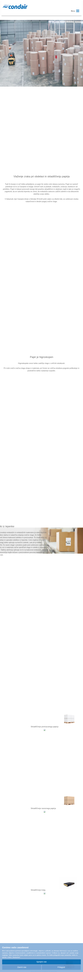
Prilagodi (61, 967)
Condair (15, 6)
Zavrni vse (21, 967)
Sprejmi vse (41, 962)
